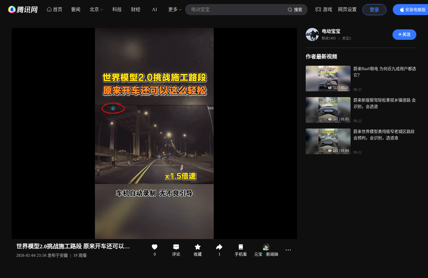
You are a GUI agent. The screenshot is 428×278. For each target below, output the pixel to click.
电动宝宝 (331, 31)
